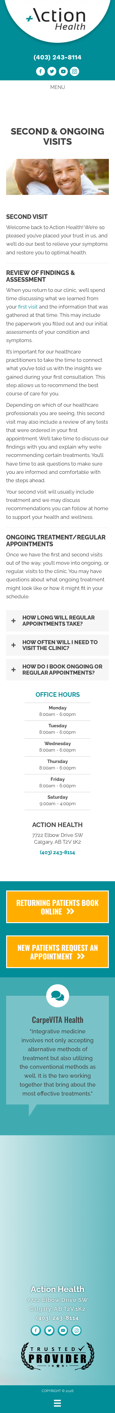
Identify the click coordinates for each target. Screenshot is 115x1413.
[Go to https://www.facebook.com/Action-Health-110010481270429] (40, 72)
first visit (28, 307)
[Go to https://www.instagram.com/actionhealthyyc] (74, 72)
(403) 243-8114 (57, 57)
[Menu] (57, 1403)
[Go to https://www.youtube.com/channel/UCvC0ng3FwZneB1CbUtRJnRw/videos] (63, 72)
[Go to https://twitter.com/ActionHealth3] (51, 72)
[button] (57, 621)
